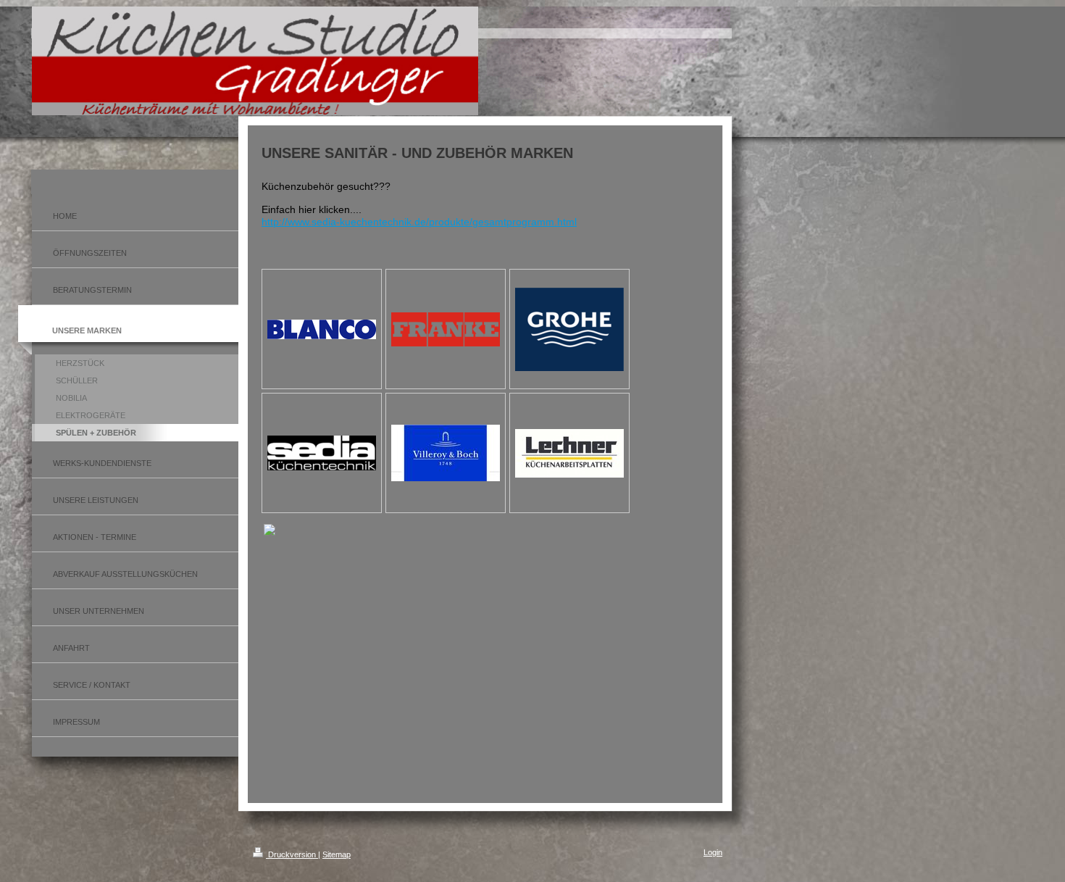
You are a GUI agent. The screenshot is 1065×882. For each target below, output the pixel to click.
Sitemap (336, 854)
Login (712, 852)
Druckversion (292, 854)
